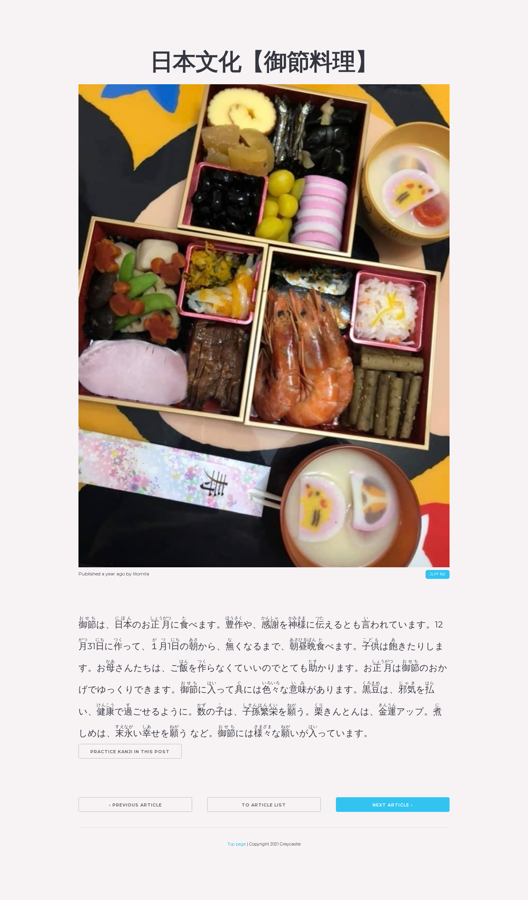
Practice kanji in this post (130, 751)
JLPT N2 (437, 574)
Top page (237, 844)
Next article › (393, 805)
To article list (264, 805)
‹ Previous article (135, 805)
